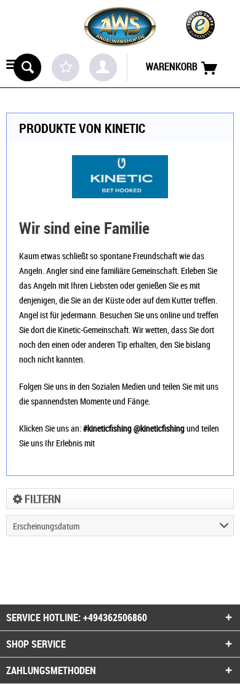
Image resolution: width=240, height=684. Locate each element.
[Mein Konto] (103, 67)
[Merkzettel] (65, 67)
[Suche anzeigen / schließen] (27, 67)
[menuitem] (12, 66)
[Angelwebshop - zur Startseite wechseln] (120, 26)
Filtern (41, 498)
